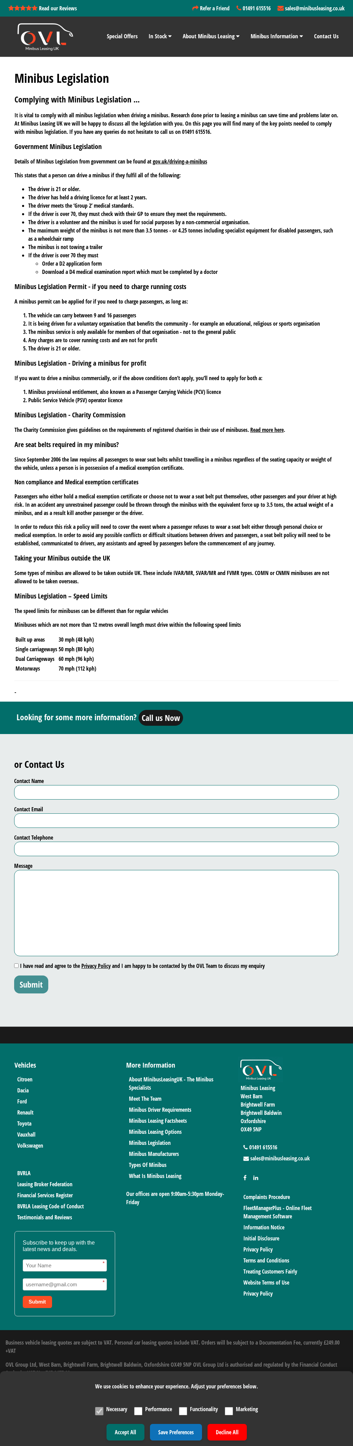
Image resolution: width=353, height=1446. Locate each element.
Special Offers (122, 36)
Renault (25, 1112)
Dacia (23, 1090)
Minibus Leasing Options (155, 1132)
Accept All (125, 1432)
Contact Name (29, 781)
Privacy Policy (96, 966)
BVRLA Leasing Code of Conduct (50, 1206)
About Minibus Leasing (209, 36)
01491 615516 (256, 8)
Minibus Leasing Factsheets (158, 1121)
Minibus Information (275, 36)
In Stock (158, 36)
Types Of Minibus (148, 1165)
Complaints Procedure (266, 1197)
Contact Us (326, 36)
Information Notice (263, 1227)
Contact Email (28, 809)
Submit (31, 984)
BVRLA (24, 1173)
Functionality (204, 1409)
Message (23, 866)
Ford (22, 1101)
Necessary (116, 1409)
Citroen (24, 1079)
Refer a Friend (214, 8)
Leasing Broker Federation (44, 1184)
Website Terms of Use (266, 1282)
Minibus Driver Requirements (160, 1109)
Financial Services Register (45, 1195)
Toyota (24, 1123)
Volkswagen (30, 1145)
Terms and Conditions (266, 1260)
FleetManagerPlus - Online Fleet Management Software (277, 1212)
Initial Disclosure (261, 1238)
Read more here (267, 430)
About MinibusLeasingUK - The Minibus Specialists (171, 1083)
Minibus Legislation (150, 1143)
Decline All (227, 1432)
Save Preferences (176, 1432)
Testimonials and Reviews (44, 1217)
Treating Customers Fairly (270, 1271)
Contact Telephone (33, 837)
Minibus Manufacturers (154, 1154)
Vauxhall (26, 1134)
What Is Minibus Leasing (155, 1176)
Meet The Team (145, 1098)
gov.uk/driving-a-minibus (180, 161)
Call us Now (161, 717)
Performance (158, 1409)
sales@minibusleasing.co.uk (314, 8)
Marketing (247, 1409)
